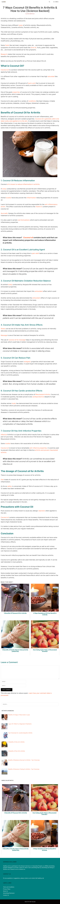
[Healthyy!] (3, 2)
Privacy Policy (6, 889)
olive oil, (34, 47)
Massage (4, 335)
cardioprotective (38, 397)
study (4, 189)
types (21, 25)
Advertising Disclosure (8, 893)
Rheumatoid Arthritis (42, 394)
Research (4, 54)
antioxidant (39, 291)
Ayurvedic (4, 213)
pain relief (35, 253)
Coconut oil (5, 70)
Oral (2, 480)
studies (8, 198)
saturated (51, 76)
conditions (32, 101)
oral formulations (24, 220)
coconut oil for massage (17, 340)
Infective (4, 434)
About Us (5, 891)
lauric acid (31, 83)
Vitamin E (39, 207)
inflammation (31, 198)
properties (16, 92)
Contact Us (6, 895)
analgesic (27, 361)
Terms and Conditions (8, 887)
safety (9, 486)
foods (7, 45)
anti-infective (34, 448)
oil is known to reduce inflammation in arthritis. (23, 184)
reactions (41, 511)
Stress (3, 329)
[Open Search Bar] (49, 2)
